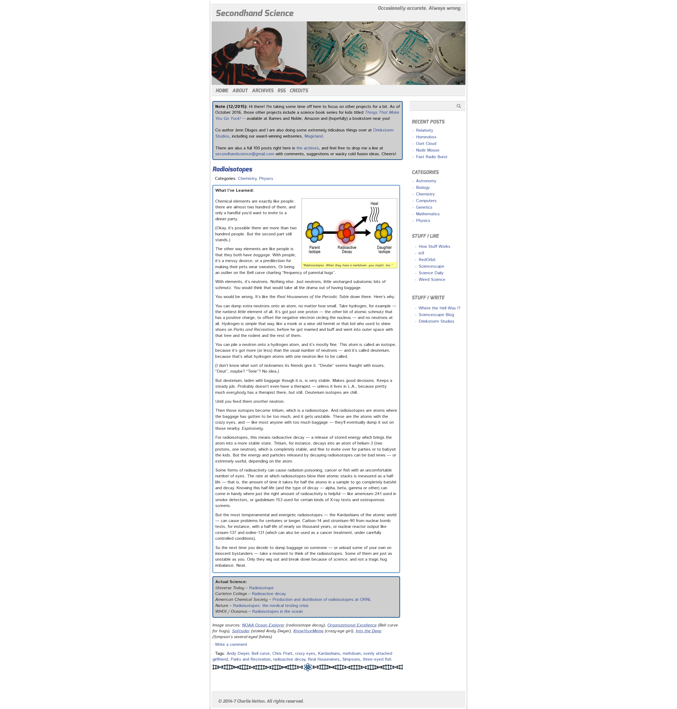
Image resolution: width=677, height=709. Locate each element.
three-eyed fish (377, 659)
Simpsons (351, 659)
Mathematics (428, 214)
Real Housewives (324, 659)
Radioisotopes (232, 169)
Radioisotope (261, 588)
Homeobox (426, 137)
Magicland (313, 136)
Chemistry (247, 179)
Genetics (424, 207)
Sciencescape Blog (436, 315)
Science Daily (431, 273)
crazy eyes (305, 654)
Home (222, 91)
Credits (299, 91)
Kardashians (329, 654)
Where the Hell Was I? (439, 308)
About (240, 91)
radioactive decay (289, 659)
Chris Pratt (282, 654)
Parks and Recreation (251, 659)
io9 (421, 253)
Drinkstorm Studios (436, 321)
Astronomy (426, 181)
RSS (281, 91)
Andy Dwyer (238, 654)
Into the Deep (368, 631)
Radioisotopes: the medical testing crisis (271, 606)
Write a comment (231, 645)
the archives (307, 148)
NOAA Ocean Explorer (263, 625)
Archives (262, 91)
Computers (426, 201)
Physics (266, 179)
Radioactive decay (269, 594)
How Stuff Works (434, 247)
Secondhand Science (254, 13)
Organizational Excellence (352, 625)
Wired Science (432, 280)
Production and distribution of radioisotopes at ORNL (321, 600)
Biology (423, 188)
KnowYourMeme (308, 631)
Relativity (424, 130)
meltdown (352, 654)
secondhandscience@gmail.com (244, 154)
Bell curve (260, 654)
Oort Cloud (426, 144)
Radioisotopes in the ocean (277, 612)
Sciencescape (431, 266)
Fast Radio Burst (431, 157)
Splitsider (241, 631)
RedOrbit (427, 260)
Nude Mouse (428, 150)
